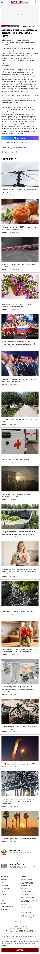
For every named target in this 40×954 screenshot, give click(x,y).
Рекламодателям (26, 908)
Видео (3, 900)
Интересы (4, 909)
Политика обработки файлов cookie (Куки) (27, 916)
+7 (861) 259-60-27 (10, 931)
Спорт (3, 891)
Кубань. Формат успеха (28, 894)
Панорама (24, 876)
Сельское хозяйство (7, 906)
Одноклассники (20, 921)
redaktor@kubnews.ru (28, 931)
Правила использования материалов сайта (28, 911)
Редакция (24, 904)
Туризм (3, 903)
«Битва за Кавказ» (27, 879)
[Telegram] (12, 152)
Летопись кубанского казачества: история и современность (28, 883)
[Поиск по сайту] (37, 2)
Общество (5, 26)
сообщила (28, 56)
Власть (3, 882)
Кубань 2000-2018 (26, 891)
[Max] (16, 152)
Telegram (24, 921)
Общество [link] (4, 194)
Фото (2, 897)
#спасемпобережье (19, 148)
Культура (4, 894)
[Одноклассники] (8, 152)
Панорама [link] (4, 232)
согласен (20, 950)
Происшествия (5, 888)
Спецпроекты (25, 888)
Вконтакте (16, 921)
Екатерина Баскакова (28, 26)
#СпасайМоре (6, 148)
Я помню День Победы (28, 897)
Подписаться (21, 138)
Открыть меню (2, 2)
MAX (31, 142)
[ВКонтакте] (5, 152)
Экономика (4, 885)
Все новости (5, 876)
